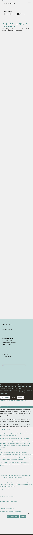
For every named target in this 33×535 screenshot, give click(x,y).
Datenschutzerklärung (7, 329)
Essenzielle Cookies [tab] (5, 429)
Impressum (4, 326)
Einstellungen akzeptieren (12, 516)
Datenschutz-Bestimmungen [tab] (7, 508)
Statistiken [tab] (2, 449)
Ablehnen (13, 397)
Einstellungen (21, 397)
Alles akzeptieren (5, 397)
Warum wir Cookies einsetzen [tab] (7, 407)
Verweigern (23, 516)
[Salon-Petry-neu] (13, 3)
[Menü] (28, 3)
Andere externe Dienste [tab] (6, 472)
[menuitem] (28, 3)
